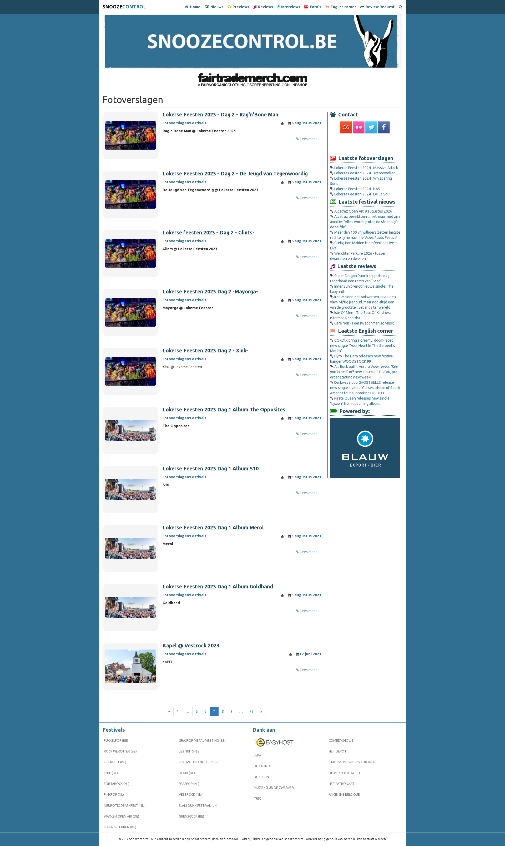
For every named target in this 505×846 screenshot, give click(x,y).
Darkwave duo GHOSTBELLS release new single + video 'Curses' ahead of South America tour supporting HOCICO (365, 387)
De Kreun (261, 777)
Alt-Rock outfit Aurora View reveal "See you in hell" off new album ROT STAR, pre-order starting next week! (364, 372)
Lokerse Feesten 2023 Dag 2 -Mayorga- (210, 291)
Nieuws (216, 7)
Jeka (257, 755)
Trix (257, 798)
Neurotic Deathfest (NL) (124, 805)
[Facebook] (384, 127)
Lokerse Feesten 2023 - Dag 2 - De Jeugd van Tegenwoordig (235, 173)
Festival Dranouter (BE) (199, 762)
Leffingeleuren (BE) (120, 827)
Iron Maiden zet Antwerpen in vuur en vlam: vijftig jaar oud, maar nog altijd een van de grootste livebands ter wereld (363, 302)
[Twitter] (371, 127)
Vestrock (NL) (190, 794)
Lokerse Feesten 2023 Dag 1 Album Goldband (218, 586)
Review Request (379, 7)
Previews (240, 7)
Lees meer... (309, 139)
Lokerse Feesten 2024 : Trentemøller (364, 173)
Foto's (314, 7)
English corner (342, 7)
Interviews (290, 7)
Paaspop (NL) (189, 783)
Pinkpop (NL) (114, 794)
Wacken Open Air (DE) (121, 816)
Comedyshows (341, 740)
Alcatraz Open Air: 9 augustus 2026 (363, 211)
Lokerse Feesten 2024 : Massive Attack (366, 168)
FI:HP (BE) (111, 773)
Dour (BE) (187, 773)
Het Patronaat (341, 783)
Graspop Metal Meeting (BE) (202, 740)
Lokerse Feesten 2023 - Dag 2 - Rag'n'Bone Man (220, 114)
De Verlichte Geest (344, 773)
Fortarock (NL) (116, 783)
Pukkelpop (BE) (116, 740)
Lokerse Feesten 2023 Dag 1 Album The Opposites (224, 409)
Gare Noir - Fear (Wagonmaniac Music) (365, 323)
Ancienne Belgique (344, 794)
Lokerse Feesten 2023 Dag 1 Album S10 (211, 468)
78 (251, 711)
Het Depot (337, 751)
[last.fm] (346, 127)
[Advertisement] (365, 144)
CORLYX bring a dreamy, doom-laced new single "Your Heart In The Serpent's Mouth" (362, 345)
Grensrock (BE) (191, 816)
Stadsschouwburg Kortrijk (352, 762)
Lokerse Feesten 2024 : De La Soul (362, 194)
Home (194, 7)
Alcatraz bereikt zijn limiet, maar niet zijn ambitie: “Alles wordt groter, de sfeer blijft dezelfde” (365, 221)
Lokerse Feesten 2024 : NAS (357, 189)
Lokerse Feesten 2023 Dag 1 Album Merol (213, 527)
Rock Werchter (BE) (120, 751)
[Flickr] (359, 127)
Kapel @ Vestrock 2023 (191, 645)
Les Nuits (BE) (189, 751)
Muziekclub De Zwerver (274, 787)
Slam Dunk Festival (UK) (198, 805)
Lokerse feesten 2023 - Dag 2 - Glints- (209, 232)
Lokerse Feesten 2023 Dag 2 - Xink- (205, 350)
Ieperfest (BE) (115, 762)
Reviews (264, 7)
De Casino (262, 766)
